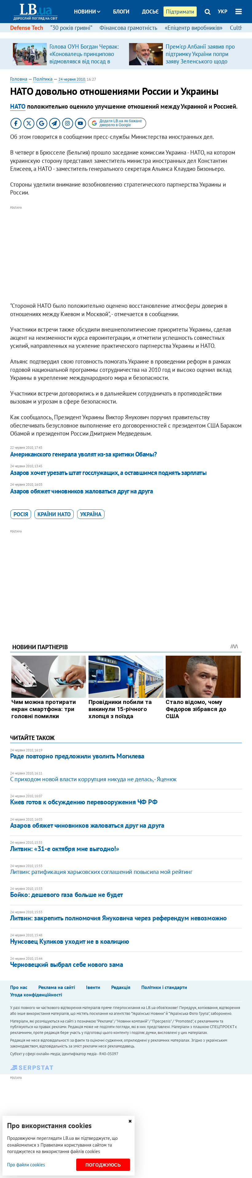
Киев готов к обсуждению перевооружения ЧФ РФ (84, 802)
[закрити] (130, 1121)
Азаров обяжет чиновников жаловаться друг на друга (81, 491)
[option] (68, 53)
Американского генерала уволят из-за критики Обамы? (83, 454)
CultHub (240, 27)
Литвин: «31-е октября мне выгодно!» (64, 848)
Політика (43, 79)
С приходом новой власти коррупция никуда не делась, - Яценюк (93, 779)
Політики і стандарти (164, 987)
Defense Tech (26, 27)
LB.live (131, 34)
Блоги (121, 11)
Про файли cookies (26, 1165)
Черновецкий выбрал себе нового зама (66, 964)
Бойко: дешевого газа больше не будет (66, 894)
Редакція (120, 987)
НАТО (18, 106)
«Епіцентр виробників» (193, 27)
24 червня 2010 (71, 79)
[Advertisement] (126, 254)
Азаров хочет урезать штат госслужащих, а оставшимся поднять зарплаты (108, 472)
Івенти (93, 987)
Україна (90, 514)
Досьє (150, 11)
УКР (222, 11)
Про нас (18, 987)
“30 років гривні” (71, 27)
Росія (21, 514)
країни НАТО (54, 514)
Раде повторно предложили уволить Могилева (77, 756)
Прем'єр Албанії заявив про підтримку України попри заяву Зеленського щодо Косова (200, 57)
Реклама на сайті (56, 987)
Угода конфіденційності (36, 994)
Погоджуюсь (103, 1165)
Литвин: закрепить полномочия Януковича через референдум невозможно (118, 918)
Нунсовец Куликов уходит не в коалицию (69, 941)
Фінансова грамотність (128, 27)
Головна (18, 79)
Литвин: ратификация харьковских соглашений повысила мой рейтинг (101, 872)
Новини (85, 11)
